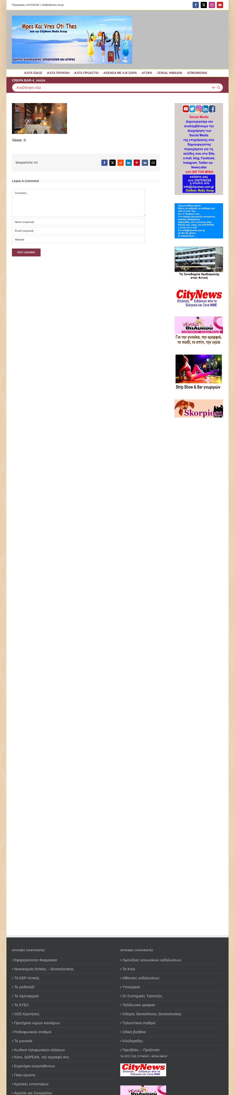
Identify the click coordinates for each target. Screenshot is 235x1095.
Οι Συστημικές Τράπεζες (142, 996)
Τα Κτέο (128, 969)
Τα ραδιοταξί (24, 987)
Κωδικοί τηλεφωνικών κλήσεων (39, 1050)
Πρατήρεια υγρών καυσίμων (37, 1023)
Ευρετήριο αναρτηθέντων (34, 1066)
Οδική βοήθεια (134, 1032)
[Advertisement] (198, 547)
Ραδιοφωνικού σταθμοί (32, 1032)
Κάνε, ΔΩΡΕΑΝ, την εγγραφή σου (41, 1057)
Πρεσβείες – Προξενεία (141, 1050)
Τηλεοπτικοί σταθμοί (138, 1023)
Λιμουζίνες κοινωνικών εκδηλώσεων (151, 960)
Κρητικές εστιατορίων (31, 1084)
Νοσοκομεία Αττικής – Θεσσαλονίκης (44, 969)
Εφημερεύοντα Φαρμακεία (35, 960)
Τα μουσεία (23, 1041)
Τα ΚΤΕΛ (21, 1005)
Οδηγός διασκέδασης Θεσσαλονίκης (152, 1014)
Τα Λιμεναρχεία (26, 996)
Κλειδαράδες (132, 1041)
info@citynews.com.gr (53, 5)
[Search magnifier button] (218, 87)
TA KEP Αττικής (26, 978)
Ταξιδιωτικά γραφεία (138, 1005)
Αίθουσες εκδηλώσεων (140, 978)
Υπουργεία (131, 987)
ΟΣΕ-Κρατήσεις (26, 1014)
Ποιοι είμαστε (24, 1075)
